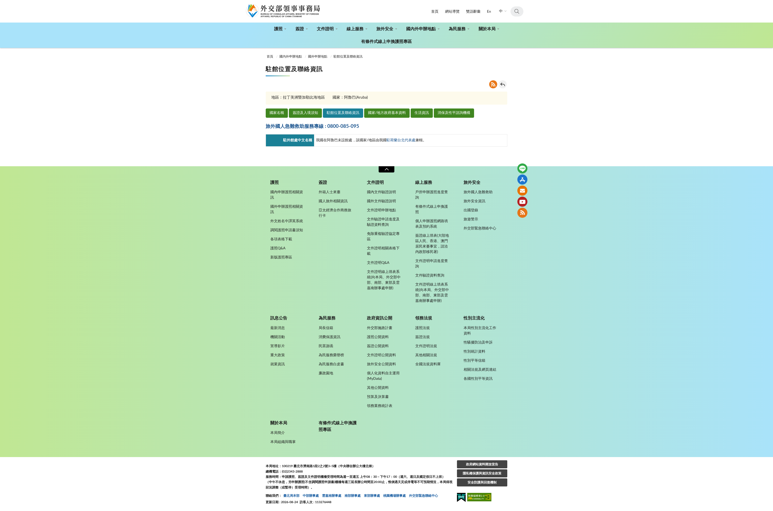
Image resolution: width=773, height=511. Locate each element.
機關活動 (277, 337)
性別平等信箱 (474, 360)
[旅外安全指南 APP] (522, 179)
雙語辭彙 (473, 11)
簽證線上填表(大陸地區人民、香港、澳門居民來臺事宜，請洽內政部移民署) (432, 244)
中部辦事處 (311, 495)
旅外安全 (384, 29)
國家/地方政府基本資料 (387, 113)
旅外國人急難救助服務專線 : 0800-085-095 (312, 126)
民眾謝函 (326, 346)
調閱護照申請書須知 (286, 230)
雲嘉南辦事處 (331, 495)
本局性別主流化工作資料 (480, 330)
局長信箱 (326, 328)
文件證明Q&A (378, 263)
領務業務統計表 (379, 406)
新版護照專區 (281, 257)
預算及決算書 (378, 397)
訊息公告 (278, 318)
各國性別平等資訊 (478, 379)
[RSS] (522, 213)
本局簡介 (277, 433)
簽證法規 (422, 337)
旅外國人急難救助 (478, 192)
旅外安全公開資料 (381, 364)
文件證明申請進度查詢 (431, 263)
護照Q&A (277, 248)
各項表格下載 (281, 239)
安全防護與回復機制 (482, 482)
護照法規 (422, 328)
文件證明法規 (426, 346)
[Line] (522, 168)
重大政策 (277, 355)
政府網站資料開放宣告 (482, 464)
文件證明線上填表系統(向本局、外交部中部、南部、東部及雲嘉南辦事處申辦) (384, 280)
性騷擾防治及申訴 (478, 342)
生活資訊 (421, 113)
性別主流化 (474, 318)
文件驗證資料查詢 (429, 275)
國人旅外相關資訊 (333, 201)
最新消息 (277, 328)
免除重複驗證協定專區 (383, 236)
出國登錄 (471, 210)
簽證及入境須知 (305, 113)
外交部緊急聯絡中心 (480, 228)
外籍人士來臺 (329, 192)
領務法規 (423, 318)
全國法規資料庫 (428, 364)
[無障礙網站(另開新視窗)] (479, 498)
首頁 (434, 11)
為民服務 (457, 29)
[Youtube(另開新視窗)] (522, 202)
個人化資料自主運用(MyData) (383, 376)
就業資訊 (277, 364)
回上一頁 (503, 84)
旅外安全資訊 (474, 201)
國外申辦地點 (317, 56)
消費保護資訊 (329, 337)
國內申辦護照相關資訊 (286, 194)
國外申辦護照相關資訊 (286, 209)
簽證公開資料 (378, 346)
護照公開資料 (378, 337)
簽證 (300, 29)
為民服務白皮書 (331, 364)
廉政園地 (326, 373)
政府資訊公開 (379, 318)
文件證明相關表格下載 (383, 251)
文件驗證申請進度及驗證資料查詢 (383, 222)
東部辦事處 (372, 495)
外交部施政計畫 (379, 328)
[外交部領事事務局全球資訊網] (283, 11)
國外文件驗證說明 (381, 201)
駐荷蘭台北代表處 (400, 140)
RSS (493, 84)
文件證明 (325, 29)
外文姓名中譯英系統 (286, 221)
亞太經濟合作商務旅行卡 (335, 213)
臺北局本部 (291, 495)
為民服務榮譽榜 (331, 355)
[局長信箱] (522, 191)
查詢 (517, 11)
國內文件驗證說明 (381, 192)
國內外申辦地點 (421, 29)
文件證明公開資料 (381, 355)
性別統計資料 (474, 351)
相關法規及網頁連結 (480, 370)
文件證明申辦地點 (381, 210)
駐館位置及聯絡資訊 (343, 113)
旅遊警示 (471, 219)
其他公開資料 (378, 388)
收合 (386, 169)
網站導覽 (452, 11)
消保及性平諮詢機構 (454, 113)
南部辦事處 (353, 495)
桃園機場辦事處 (394, 495)
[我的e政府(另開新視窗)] (461, 498)
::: (2, 3)
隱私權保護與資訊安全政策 (482, 473)
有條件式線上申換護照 (431, 209)
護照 (278, 29)
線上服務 (355, 29)
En (489, 11)
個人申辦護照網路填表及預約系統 (431, 223)
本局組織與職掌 (283, 442)
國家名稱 (277, 113)
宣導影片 (277, 346)
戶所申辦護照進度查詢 (431, 194)
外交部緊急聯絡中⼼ (423, 495)
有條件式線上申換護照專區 (386, 41)
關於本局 (487, 29)
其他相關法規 (426, 355)
